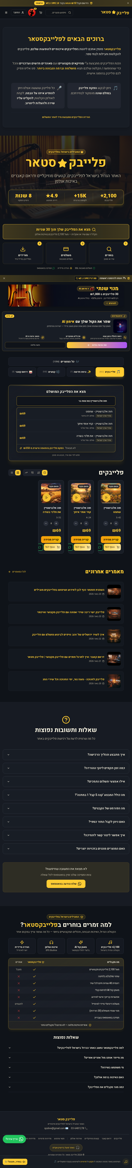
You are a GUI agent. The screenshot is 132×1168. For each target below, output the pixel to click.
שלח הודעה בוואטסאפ (63, 884)
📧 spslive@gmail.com (56, 1128)
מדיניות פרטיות (44, 1138)
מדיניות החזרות (28, 1138)
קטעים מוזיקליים (92, 1138)
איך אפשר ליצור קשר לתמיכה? (104, 835)
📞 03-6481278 (79, 1128)
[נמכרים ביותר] (26, 472)
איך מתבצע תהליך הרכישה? (106, 754)
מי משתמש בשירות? (112, 1067)
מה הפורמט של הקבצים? (108, 808)
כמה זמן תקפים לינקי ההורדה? (104, 768)
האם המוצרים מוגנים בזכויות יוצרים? (100, 848)
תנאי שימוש (59, 1138)
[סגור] (128, 3)
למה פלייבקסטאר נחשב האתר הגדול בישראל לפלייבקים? (90, 1048)
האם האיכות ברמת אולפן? (109, 1077)
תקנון (91, 1161)
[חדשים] (44, 472)
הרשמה (39, 3)
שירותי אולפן (76, 1138)
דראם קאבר (106, 1138)
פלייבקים (118, 1138)
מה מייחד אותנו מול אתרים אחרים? (104, 1058)
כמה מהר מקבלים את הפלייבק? (106, 1087)
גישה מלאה (35, 345)
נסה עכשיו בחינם (99, 345)
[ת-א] (32, 472)
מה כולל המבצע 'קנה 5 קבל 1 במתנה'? (100, 795)
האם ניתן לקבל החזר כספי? (107, 821)
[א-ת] (38, 472)
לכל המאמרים (19, 572)
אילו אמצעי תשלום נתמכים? (106, 781)
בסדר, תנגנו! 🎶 (13, 1162)
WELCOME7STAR (88, 278)
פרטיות (83, 1161)
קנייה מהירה (110, 540)
